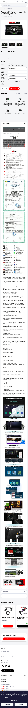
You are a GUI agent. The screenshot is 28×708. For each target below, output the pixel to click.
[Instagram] (6, 666)
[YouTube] (9, 666)
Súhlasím (21, 704)
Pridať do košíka (13, 88)
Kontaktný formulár (7, 670)
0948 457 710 (7, 662)
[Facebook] (2, 666)
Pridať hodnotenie (7, 638)
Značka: (4, 17)
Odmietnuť (7, 704)
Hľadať (25, 5)
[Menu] (26, 1)
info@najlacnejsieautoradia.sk (10, 660)
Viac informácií (4, 697)
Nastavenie (14, 700)
